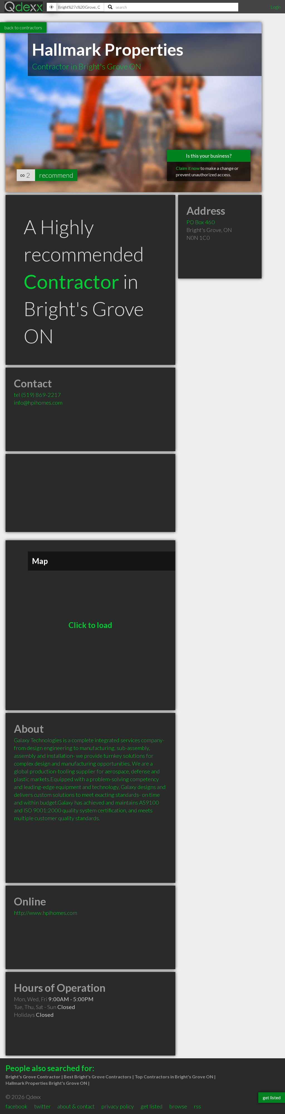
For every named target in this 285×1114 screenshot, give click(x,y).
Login (276, 6)
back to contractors (23, 27)
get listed (152, 1106)
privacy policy (117, 1106)
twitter (42, 1106)
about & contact (76, 1106)
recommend (56, 175)
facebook (16, 1106)
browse (178, 1106)
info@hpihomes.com (38, 402)
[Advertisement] (90, 493)
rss (197, 1106)
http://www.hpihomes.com (45, 912)
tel (37, 394)
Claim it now (188, 168)
